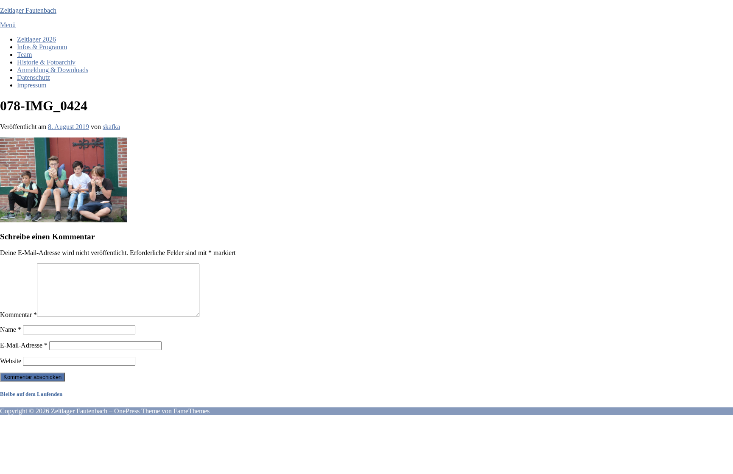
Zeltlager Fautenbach (28, 10)
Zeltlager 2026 (36, 39)
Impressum (31, 85)
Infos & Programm (42, 46)
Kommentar (18, 314)
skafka (111, 126)
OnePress (127, 411)
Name (10, 329)
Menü (8, 24)
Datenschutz (33, 77)
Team (24, 54)
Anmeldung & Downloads (52, 69)
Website (10, 361)
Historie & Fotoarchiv (46, 62)
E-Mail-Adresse (24, 345)
